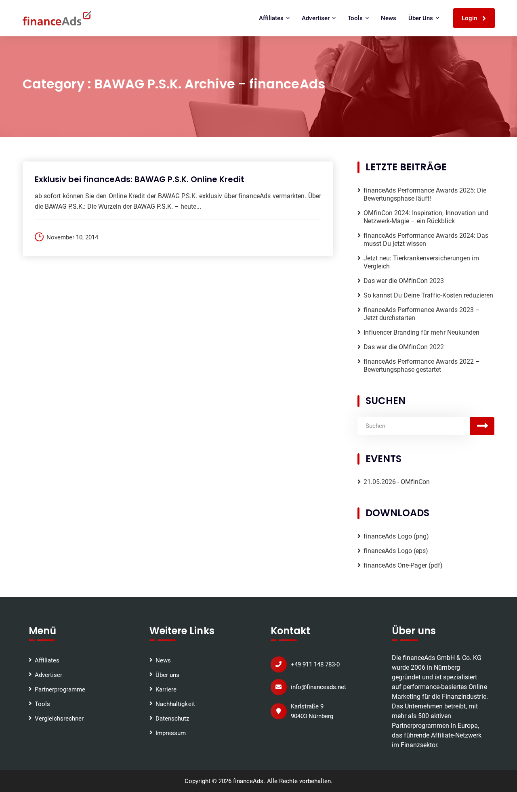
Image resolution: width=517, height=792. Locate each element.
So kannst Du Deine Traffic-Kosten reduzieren (428, 295)
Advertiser (48, 675)
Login (470, 18)
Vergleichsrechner (59, 718)
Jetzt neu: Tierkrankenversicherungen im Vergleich (421, 262)
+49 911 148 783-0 (315, 664)
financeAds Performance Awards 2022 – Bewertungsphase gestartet (422, 365)
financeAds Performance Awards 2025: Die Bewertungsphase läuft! (425, 194)
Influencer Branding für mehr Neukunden (421, 332)
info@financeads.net (318, 687)
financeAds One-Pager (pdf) (403, 565)
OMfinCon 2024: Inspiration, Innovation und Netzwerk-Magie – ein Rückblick (426, 217)
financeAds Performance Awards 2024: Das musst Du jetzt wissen (426, 239)
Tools (42, 704)
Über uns (167, 675)
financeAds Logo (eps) (396, 551)
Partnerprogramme (60, 689)
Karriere (166, 689)
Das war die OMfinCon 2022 (404, 347)
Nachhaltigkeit (175, 704)
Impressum (171, 733)
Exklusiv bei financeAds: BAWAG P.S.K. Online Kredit (139, 179)
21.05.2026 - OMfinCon (397, 482)
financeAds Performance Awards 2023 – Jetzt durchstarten (422, 314)
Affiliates (47, 660)
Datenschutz (172, 718)
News (388, 18)
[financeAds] (57, 18)
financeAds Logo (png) (396, 536)
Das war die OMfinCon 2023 (404, 281)
